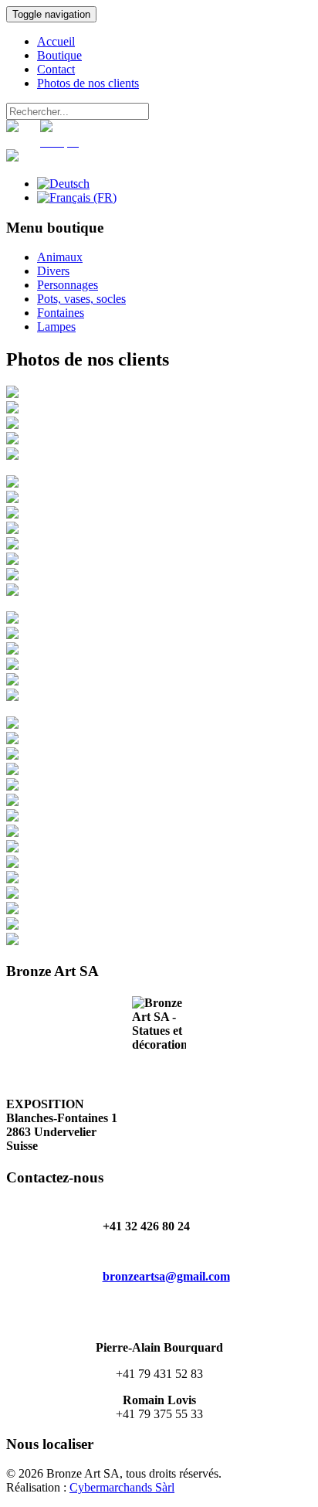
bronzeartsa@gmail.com (166, 1276)
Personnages (67, 284)
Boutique (59, 55)
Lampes (56, 326)
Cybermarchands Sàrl (121, 1487)
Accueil (56, 41)
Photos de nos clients (88, 83)
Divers (53, 270)
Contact (56, 69)
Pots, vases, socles (81, 298)
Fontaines (60, 312)
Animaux (60, 257)
